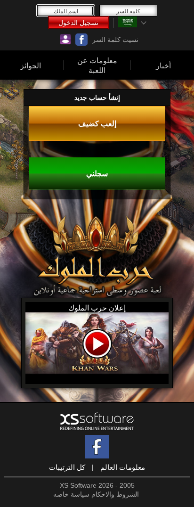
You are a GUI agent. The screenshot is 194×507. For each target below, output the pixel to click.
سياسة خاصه (71, 494)
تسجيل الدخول (78, 22)
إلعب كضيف (97, 123)
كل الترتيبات (67, 467)
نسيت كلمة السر (115, 39)
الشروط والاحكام (115, 494)
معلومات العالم (122, 467)
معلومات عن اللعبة (97, 65)
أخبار (163, 65)
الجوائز (30, 65)
